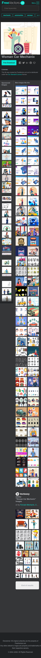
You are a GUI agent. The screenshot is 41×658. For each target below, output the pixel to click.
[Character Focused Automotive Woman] (33, 381)
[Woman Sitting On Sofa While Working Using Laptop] (33, 120)
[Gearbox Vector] (21, 472)
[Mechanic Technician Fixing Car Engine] (33, 221)
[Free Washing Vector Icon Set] (21, 452)
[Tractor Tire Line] (21, 442)
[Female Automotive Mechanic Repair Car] (33, 200)
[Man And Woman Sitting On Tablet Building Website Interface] (33, 180)
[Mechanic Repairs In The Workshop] (21, 261)
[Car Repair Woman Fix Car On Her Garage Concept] (33, 452)
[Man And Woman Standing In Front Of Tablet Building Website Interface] (21, 180)
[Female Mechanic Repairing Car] (21, 221)
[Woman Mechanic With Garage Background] (21, 281)
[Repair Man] (33, 281)
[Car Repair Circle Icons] (33, 371)
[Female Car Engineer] (21, 200)
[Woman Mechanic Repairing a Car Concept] (21, 231)
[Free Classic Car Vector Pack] (33, 261)
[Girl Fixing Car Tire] (21, 482)
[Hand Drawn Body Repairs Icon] (21, 271)
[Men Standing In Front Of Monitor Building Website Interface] (33, 150)
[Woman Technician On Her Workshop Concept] (33, 472)
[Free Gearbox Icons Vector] (33, 341)
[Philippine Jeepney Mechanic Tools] (21, 381)
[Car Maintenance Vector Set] (21, 291)
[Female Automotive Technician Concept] (21, 190)
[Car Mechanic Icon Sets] (33, 361)
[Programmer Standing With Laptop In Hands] (21, 160)
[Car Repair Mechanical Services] (33, 251)
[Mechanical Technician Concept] (33, 432)
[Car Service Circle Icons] (21, 401)
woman (30, 15)
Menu (34, 3)
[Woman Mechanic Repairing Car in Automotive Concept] (33, 210)
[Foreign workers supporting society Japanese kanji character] (6, 242)
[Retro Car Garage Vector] (33, 311)
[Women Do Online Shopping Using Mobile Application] (33, 170)
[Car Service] (33, 291)
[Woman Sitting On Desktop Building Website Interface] (33, 140)
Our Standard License (15, 74)
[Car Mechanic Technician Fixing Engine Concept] (21, 210)
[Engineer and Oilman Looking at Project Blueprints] (33, 331)
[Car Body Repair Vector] (33, 271)
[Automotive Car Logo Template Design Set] (21, 311)
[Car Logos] (33, 462)
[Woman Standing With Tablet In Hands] (33, 160)
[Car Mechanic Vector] (21, 301)
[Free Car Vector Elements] (33, 321)
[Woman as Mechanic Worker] (33, 411)
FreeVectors (13, 3)
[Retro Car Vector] (21, 411)
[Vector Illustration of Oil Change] (21, 361)
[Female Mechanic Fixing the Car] (33, 442)
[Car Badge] (21, 241)
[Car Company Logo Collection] (33, 401)
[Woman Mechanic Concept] (33, 190)
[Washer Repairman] (33, 351)
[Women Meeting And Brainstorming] (33, 130)
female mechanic (27, 504)
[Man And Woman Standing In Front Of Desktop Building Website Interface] (21, 150)
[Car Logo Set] (21, 331)
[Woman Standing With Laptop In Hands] (21, 90)
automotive (19, 15)
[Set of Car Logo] (21, 462)
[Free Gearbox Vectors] (33, 391)
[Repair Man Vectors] (33, 301)
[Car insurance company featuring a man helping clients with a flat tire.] (19, 569)
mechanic (7, 15)
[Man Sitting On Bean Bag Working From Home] (21, 170)
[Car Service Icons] (21, 391)
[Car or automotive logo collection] (21, 432)
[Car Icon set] (21, 422)
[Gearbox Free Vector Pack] (33, 482)
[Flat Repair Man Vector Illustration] (21, 321)
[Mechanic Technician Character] (21, 341)
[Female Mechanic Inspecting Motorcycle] (33, 231)
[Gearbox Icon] (33, 422)
